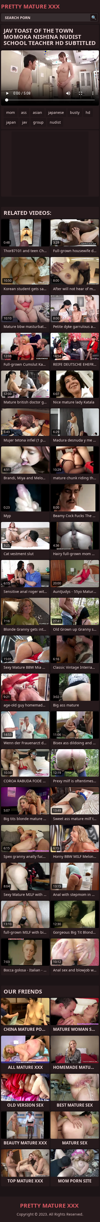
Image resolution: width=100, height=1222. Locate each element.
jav (24, 122)
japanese (56, 112)
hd (88, 112)
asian (37, 112)
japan (11, 122)
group (38, 122)
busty (74, 112)
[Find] (93, 17)
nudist (55, 122)
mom (10, 112)
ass (24, 112)
